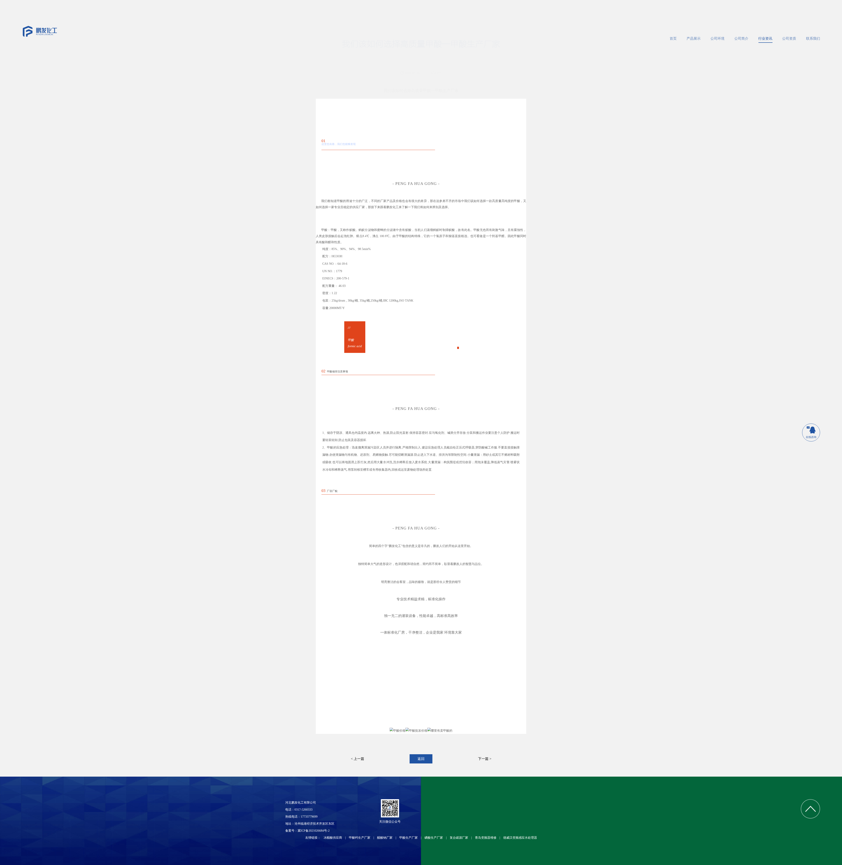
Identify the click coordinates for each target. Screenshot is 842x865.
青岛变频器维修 (485, 837)
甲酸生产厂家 (408, 837)
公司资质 (789, 38)
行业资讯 (765, 38)
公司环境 (717, 38)
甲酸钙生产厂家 (359, 837)
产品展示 (694, 38)
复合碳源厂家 (459, 837)
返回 (421, 759)
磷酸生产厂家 (434, 837)
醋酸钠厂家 (384, 837)
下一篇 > (484, 759)
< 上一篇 (357, 759)
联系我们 (813, 38)
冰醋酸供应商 (333, 837)
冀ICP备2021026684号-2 (314, 830)
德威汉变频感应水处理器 (520, 837)
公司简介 (741, 38)
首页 (673, 38)
